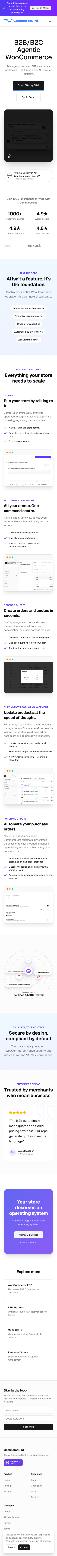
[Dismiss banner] (53, 7)
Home (7, 1480)
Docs (33, 1491)
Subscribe (28, 1426)
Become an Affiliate (40, 8)
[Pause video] (8, 156)
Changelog (36, 1485)
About (7, 1511)
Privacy (8, 1523)
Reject (11, 1547)
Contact (35, 1497)
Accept (24, 1547)
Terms (7, 1528)
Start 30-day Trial (28, 85)
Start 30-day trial (28, 1234)
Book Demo (28, 97)
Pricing (7, 1485)
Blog (33, 1480)
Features (8, 1491)
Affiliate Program (12, 1517)
